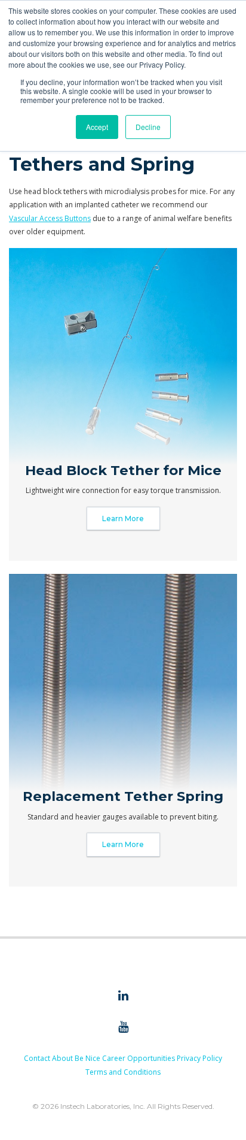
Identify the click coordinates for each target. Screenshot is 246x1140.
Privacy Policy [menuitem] (199, 1058)
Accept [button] (97, 127)
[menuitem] (123, 996)
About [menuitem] (62, 1058)
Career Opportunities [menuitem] (138, 1058)
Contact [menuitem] (37, 1058)
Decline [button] (148, 127)
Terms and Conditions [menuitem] (123, 1072)
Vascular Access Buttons (50, 218)
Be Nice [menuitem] (87, 1058)
